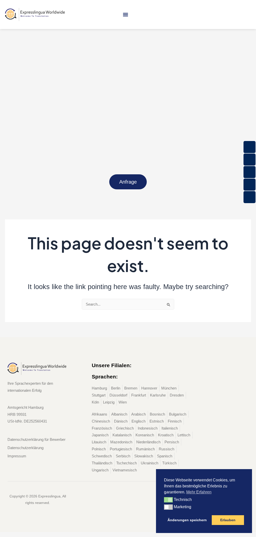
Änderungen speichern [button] (187, 520)
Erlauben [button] (228, 520)
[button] (125, 14)
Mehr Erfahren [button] (199, 492)
